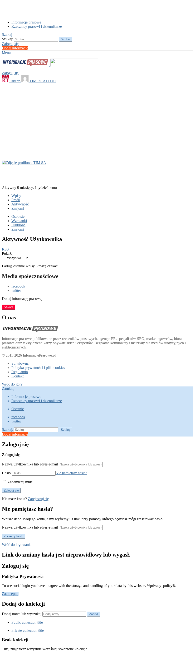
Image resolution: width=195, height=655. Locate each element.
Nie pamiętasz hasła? (71, 473)
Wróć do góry (12, 384)
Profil (15, 200)
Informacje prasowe (26, 22)
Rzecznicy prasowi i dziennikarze (36, 26)
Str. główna (20, 363)
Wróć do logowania (16, 545)
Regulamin (19, 372)
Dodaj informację (15, 48)
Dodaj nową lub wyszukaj (22, 614)
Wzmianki (19, 221)
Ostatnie (17, 409)
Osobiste (17, 216)
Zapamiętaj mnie (20, 482)
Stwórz (8, 307)
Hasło (6, 473)
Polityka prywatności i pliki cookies (38, 368)
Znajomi (17, 208)
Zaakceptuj (10, 594)
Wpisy (16, 196)
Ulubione (18, 225)
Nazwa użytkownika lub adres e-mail (30, 464)
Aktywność (20, 204)
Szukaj (65, 39)
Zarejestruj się (38, 499)
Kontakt (17, 376)
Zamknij (8, 388)
